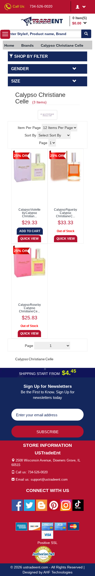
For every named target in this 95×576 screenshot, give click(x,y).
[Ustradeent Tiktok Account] (78, 505)
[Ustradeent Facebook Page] (17, 505)
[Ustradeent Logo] (44, 21)
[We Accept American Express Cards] (22, 526)
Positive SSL (47, 543)
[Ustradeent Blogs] (41, 505)
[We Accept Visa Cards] (47, 534)
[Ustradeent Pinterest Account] (53, 505)
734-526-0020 (41, 6)
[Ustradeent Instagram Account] (65, 505)
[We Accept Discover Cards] (35, 526)
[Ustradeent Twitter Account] (29, 505)
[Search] (86, 34)
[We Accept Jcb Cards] (60, 526)
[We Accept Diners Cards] (47, 526)
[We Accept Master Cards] (73, 526)
